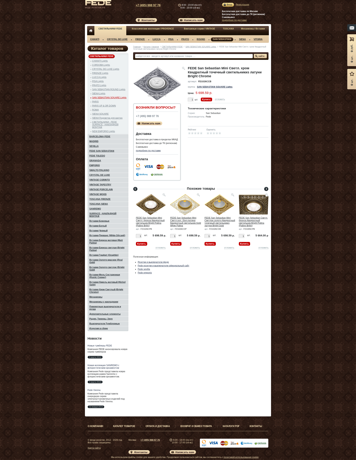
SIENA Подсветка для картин (107, 118)
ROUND (201, 39)
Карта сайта (94, 448)
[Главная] (90, 30)
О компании (95, 426)
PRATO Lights (99, 85)
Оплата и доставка (158, 426)
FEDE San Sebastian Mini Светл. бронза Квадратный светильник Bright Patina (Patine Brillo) (150, 222)
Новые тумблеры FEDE (100, 345)
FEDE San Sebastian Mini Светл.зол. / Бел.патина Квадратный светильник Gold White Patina (185, 222)
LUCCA (157, 39)
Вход (229, 4)
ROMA (95, 110)
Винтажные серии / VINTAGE (199, 28)
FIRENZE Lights (100, 73)
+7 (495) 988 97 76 (148, 5)
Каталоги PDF (231, 426)
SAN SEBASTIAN (222, 39)
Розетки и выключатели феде (153, 262)
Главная (137, 47)
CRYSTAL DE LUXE (117, 39)
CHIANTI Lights (100, 61)
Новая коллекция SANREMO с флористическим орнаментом (103, 366)
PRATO (185, 39)
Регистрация (242, 4)
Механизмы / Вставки (253, 28)
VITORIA (258, 39)
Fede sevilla (144, 269)
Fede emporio (145, 272)
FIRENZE (140, 39)
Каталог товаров (151, 47)
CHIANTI (94, 39)
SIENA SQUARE (100, 114)
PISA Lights (98, 81)
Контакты (256, 426)
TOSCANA (228, 28)
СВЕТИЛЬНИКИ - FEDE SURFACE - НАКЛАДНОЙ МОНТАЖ (105, 125)
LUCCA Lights (99, 77)
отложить (220, 99)
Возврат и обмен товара (196, 426)
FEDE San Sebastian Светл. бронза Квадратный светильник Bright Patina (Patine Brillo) (253, 222)
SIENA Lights (98, 93)
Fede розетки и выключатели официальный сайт (163, 265)
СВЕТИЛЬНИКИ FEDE (110, 28)
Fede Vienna (94, 390)
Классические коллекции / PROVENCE (153, 28)
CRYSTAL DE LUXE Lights (105, 69)
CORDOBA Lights (101, 65)
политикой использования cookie (241, 457)
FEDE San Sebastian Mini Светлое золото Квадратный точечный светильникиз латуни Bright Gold (220, 222)
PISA (171, 39)
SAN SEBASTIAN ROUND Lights (108, 89)
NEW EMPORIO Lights (103, 131)
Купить (206, 99)
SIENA (242, 39)
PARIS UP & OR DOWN (104, 105)
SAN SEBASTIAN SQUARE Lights (200, 47)
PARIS (95, 101)
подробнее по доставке (234, 20)
